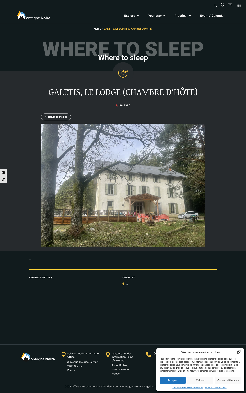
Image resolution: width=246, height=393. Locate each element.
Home (97, 28)
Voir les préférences (228, 380)
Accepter (173, 380)
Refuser (200, 380)
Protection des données (216, 387)
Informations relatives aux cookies (188, 387)
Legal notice (151, 386)
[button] (239, 352)
